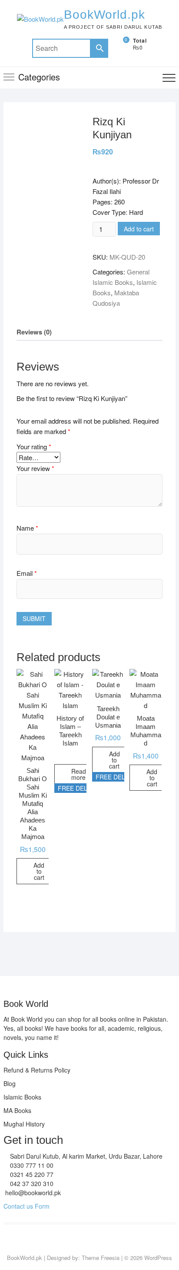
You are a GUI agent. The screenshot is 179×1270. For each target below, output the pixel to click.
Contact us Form (26, 1206)
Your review (35, 468)
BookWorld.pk (104, 14)
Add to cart (139, 228)
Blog (9, 1083)
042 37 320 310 (30, 1183)
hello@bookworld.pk (32, 1192)
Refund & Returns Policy (36, 1070)
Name (27, 527)
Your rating (34, 446)
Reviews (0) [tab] (34, 332)
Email (27, 573)
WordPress (158, 1257)
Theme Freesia (100, 1257)
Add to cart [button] (38, 871)
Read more (78, 774)
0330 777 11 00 (30, 1165)
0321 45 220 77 (30, 1174)
